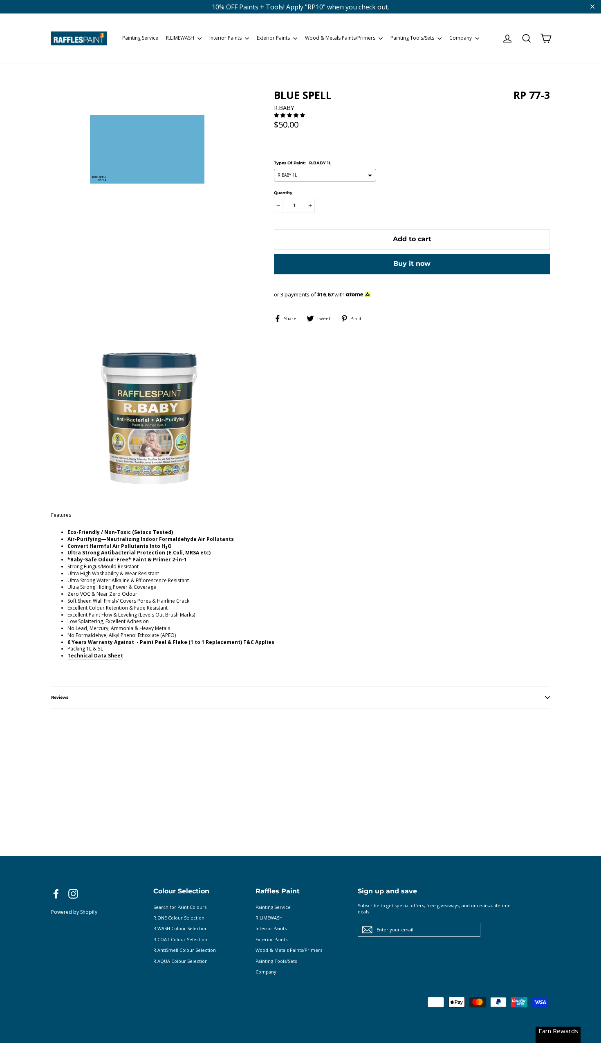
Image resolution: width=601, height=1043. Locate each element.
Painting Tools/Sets (412, 37)
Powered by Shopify (74, 911)
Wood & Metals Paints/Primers (341, 37)
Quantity (283, 193)
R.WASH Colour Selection (180, 928)
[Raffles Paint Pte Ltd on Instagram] (73, 894)
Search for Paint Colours (179, 907)
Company (461, 37)
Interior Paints (226, 37)
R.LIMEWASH (180, 37)
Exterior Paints (274, 37)
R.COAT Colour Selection (180, 939)
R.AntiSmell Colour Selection (184, 950)
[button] (290, 115)
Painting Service (140, 37)
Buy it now (412, 263)
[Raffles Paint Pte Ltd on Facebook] (56, 894)
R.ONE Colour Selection (178, 918)
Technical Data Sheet (95, 655)
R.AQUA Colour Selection (180, 961)
